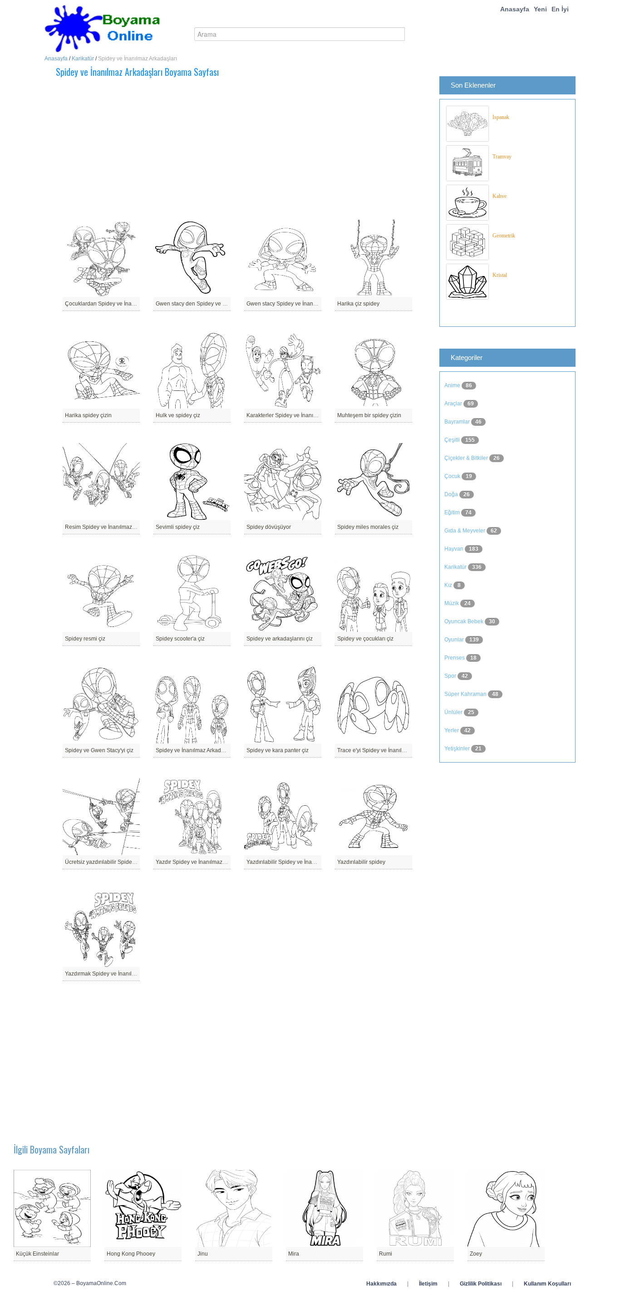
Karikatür (83, 58)
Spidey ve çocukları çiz (365, 639)
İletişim (428, 1284)
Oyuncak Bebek (464, 621)
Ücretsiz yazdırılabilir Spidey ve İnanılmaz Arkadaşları (131, 862)
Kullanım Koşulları (547, 1284)
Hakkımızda (381, 1284)
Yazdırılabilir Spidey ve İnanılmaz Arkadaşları (301, 862)
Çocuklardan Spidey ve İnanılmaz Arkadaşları (121, 304)
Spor (451, 676)
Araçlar (453, 403)
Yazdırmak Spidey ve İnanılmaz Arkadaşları (118, 974)
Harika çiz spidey (358, 304)
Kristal (499, 275)
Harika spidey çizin (88, 415)
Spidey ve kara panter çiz (277, 750)
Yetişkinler (457, 748)
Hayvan (454, 549)
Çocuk (453, 476)
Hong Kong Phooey (131, 1254)
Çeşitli (452, 440)
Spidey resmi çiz (85, 639)
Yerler (452, 730)
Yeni (540, 9)
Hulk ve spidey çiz (178, 415)
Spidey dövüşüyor (268, 527)
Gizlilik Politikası (481, 1284)
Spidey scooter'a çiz (180, 639)
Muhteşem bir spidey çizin (369, 415)
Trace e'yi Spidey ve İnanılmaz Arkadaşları (389, 750)
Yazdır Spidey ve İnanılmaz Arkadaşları (203, 862)
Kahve (499, 196)
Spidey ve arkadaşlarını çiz (279, 639)
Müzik (452, 603)
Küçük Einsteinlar (37, 1254)
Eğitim (452, 512)
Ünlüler (454, 712)
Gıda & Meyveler (465, 530)
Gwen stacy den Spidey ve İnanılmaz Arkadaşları (216, 304)
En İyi (560, 9)
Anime (453, 385)
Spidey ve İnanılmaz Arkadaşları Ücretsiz (206, 750)
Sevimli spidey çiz (178, 527)
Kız (448, 585)
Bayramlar (457, 422)
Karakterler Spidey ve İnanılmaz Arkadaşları (300, 415)
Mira (293, 1254)
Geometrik (503, 235)
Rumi (385, 1254)
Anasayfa (514, 9)
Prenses (455, 658)
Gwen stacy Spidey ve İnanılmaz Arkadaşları (300, 304)
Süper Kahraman (466, 694)
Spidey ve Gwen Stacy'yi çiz (99, 750)
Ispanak (500, 117)
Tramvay (502, 156)
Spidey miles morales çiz (368, 527)
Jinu (202, 1254)
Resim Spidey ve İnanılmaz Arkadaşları (113, 527)
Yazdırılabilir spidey (361, 862)
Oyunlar (454, 639)
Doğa (451, 494)
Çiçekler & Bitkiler (466, 458)
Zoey (476, 1254)
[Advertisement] (262, 148)
